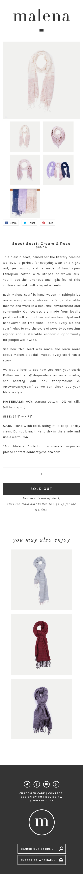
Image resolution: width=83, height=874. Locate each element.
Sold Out (41, 489)
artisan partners (21, 300)
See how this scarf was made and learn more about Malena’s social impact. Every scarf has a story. (41, 354)
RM (40, 796)
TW (59, 796)
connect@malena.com (43, 452)
